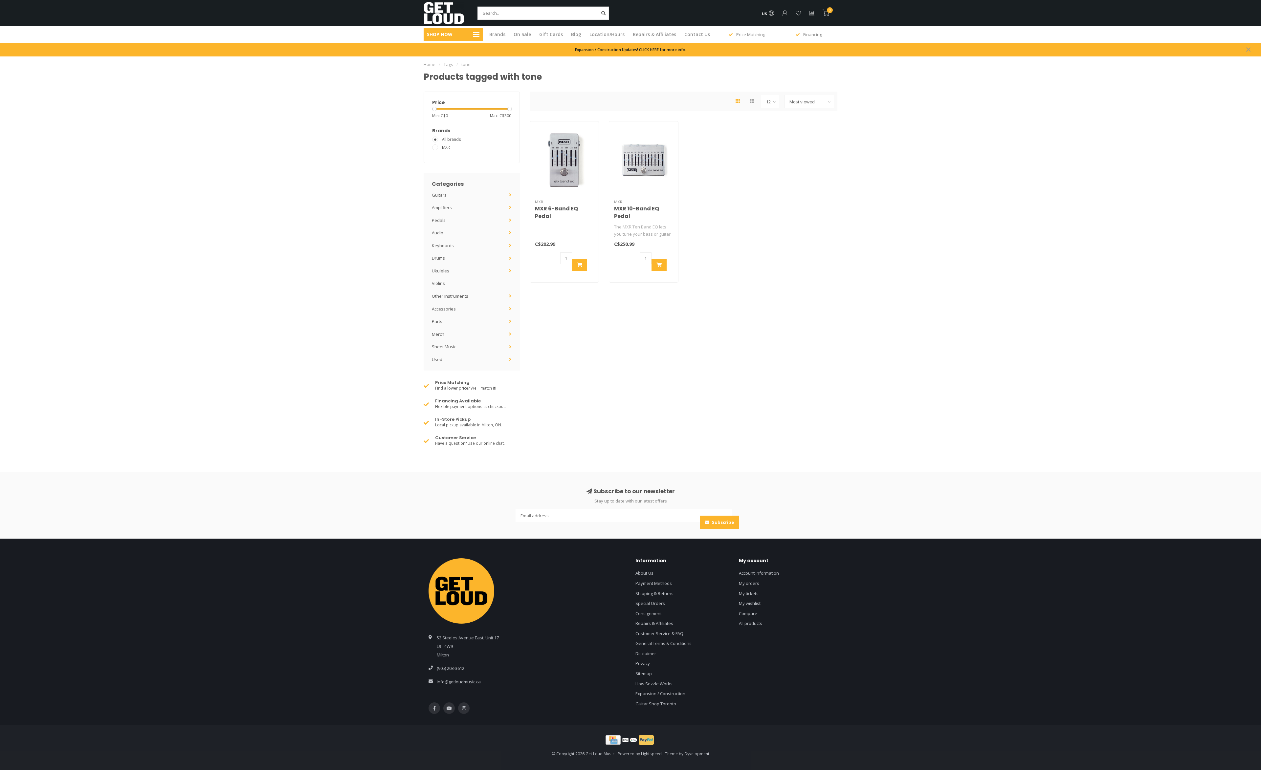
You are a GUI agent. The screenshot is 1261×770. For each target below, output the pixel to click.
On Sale (522, 34)
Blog (576, 34)
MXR (446, 147)
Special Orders (650, 603)
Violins (438, 283)
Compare (748, 613)
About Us (644, 573)
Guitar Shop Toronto (655, 704)
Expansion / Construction (660, 693)
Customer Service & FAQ (659, 633)
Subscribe (722, 522)
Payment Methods (653, 583)
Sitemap (643, 673)
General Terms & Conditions (663, 643)
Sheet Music (444, 347)
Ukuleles (440, 271)
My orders (749, 583)
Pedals (439, 220)
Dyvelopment (696, 753)
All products (750, 623)
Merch (438, 334)
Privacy (642, 663)
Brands (497, 34)
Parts (437, 321)
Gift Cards (551, 34)
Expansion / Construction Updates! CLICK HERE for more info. (630, 49)
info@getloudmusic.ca (459, 682)
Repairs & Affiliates (654, 34)
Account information (759, 573)
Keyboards (443, 245)
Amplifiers (442, 207)
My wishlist (750, 603)
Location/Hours (607, 34)
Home (429, 64)
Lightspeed (651, 753)
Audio (437, 233)
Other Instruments (450, 296)
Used (437, 359)
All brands (451, 139)
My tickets (749, 593)
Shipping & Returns (654, 593)
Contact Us (697, 34)
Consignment (648, 613)
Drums (438, 258)
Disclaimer (645, 653)
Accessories (444, 309)
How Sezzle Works (654, 684)
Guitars (439, 195)
